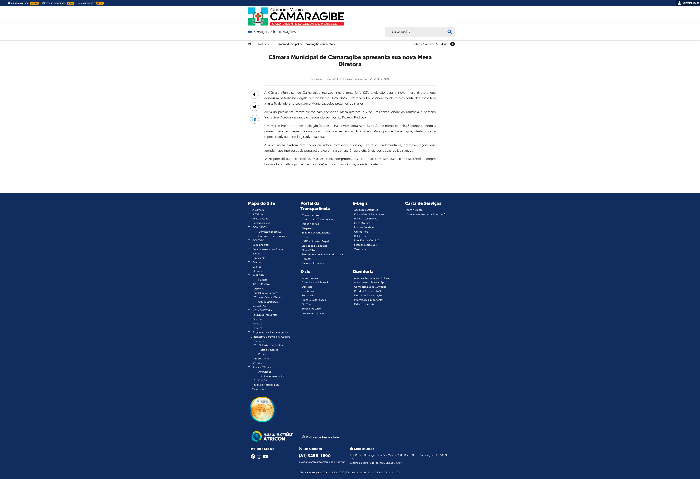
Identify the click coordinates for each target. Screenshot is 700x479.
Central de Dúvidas (312, 215)
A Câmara (258, 210)
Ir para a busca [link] (24, 3)
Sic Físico (307, 304)
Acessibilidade (260, 218)
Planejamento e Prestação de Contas (323, 254)
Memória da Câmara (270, 297)
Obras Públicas (310, 250)
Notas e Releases (268, 349)
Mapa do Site (259, 306)
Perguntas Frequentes (264, 315)
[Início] (249, 44)
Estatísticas (308, 291)
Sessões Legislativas (365, 245)
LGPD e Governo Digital (315, 241)
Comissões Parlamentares (369, 214)
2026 (341, 472)
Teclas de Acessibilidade (266, 384)
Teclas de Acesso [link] (59, 3)
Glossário (257, 271)
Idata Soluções (376, 472)
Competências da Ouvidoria (370, 286)
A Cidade (442, 43)
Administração (415, 210)
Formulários (309, 295)
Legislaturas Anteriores (265, 293)
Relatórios (360, 236)
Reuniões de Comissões (368, 240)
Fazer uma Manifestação (368, 295)
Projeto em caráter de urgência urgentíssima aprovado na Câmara (270, 334)
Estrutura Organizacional (316, 232)
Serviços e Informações (275, 31)
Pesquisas (257, 328)
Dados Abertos (260, 245)
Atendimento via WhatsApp (369, 282)
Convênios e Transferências (317, 219)
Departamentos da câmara (267, 249)
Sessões (257, 363)
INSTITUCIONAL (261, 284)
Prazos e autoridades (314, 300)
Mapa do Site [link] (91, 3)
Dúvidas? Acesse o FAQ (367, 291)
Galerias (256, 262)
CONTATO (258, 240)
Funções (263, 380)
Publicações (259, 341)
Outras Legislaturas (269, 301)
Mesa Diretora (362, 223)
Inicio (305, 237)
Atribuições (264, 371)
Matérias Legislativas (365, 218)
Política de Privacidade (322, 437)
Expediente (258, 258)
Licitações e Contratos (314, 245)
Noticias (263, 44)
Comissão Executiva (269, 231)
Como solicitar (310, 278)
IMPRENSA (258, 275)
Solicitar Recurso (311, 308)
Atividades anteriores (366, 210)
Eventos (257, 253)
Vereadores (259, 389)
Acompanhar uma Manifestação (372, 278)
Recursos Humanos (313, 263)
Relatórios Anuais (364, 304)
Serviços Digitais (261, 358)
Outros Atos (361, 231)
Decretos (307, 286)
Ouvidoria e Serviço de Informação (427, 214)
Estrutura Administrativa (271, 376)
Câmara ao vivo (261, 223)
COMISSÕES (259, 227)
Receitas (306, 259)
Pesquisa (257, 319)
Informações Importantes (368, 300)
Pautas (262, 354)
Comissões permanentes (272, 236)
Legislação (258, 288)
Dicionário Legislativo (270, 345)
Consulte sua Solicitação (315, 282)
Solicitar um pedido (313, 313)
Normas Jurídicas (364, 227)
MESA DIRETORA (262, 310)
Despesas (307, 228)
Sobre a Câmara (423, 43)
